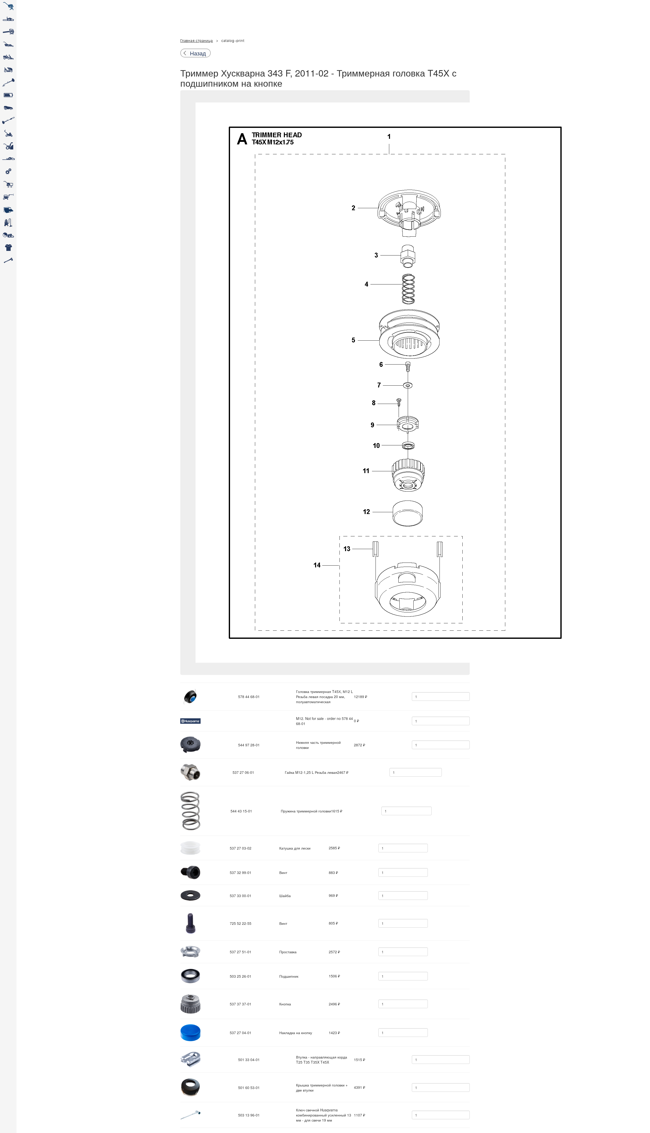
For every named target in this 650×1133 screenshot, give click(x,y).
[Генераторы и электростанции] (8, 184)
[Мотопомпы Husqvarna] (8, 209)
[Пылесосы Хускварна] (8, 222)
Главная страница (196, 40)
